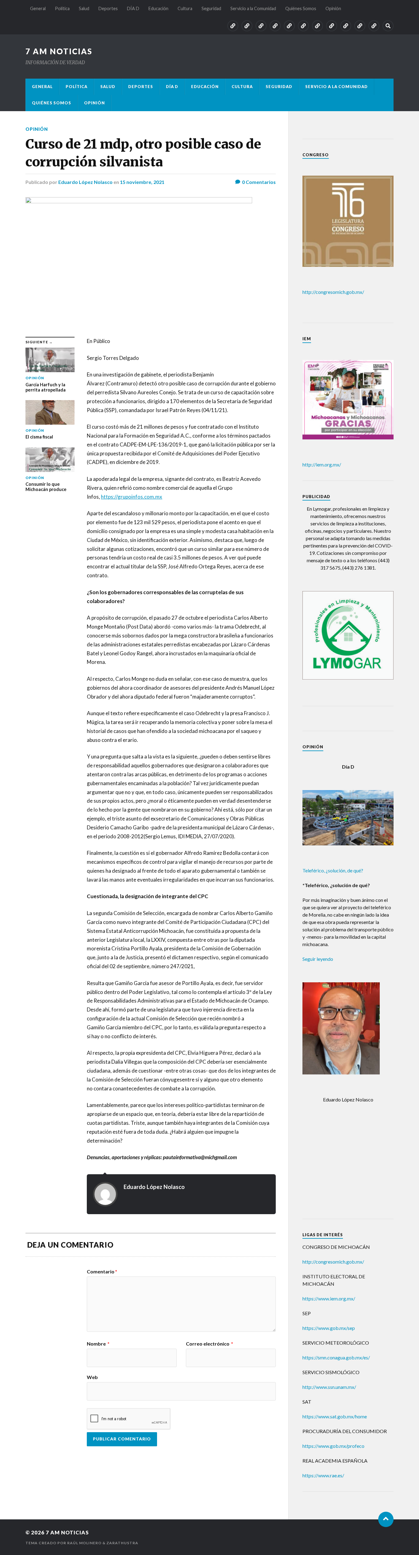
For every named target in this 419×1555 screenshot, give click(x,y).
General (38, 8)
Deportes (108, 8)
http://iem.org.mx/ (321, 464)
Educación (158, 8)
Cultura (185, 8)
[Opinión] (373, 25)
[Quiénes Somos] (359, 25)
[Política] (246, 25)
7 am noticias (58, 51)
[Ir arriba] (386, 1519)
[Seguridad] (331, 25)
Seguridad (211, 8)
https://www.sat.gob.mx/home (334, 1416)
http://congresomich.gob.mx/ (333, 292)
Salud (84, 8)
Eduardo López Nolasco (85, 182)
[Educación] (303, 25)
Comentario (102, 1271)
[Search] (388, 25)
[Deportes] (275, 25)
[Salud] (261, 25)
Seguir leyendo (317, 959)
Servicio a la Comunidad (253, 8)
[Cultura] (317, 25)
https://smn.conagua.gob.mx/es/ (336, 1357)
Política (62, 8)
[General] (232, 25)
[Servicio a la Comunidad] (345, 25)
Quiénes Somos (300, 8)
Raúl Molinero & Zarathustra (102, 1543)
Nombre (98, 1343)
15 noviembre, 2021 (142, 182)
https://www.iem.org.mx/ (328, 1298)
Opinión (333, 8)
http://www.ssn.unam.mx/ (329, 1387)
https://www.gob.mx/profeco (333, 1446)
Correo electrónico (209, 1343)
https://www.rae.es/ (323, 1475)
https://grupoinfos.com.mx (131, 496)
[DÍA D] (289, 25)
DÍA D (133, 8)
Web (92, 1377)
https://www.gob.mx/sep (328, 1328)
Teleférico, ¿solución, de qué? (332, 870)
